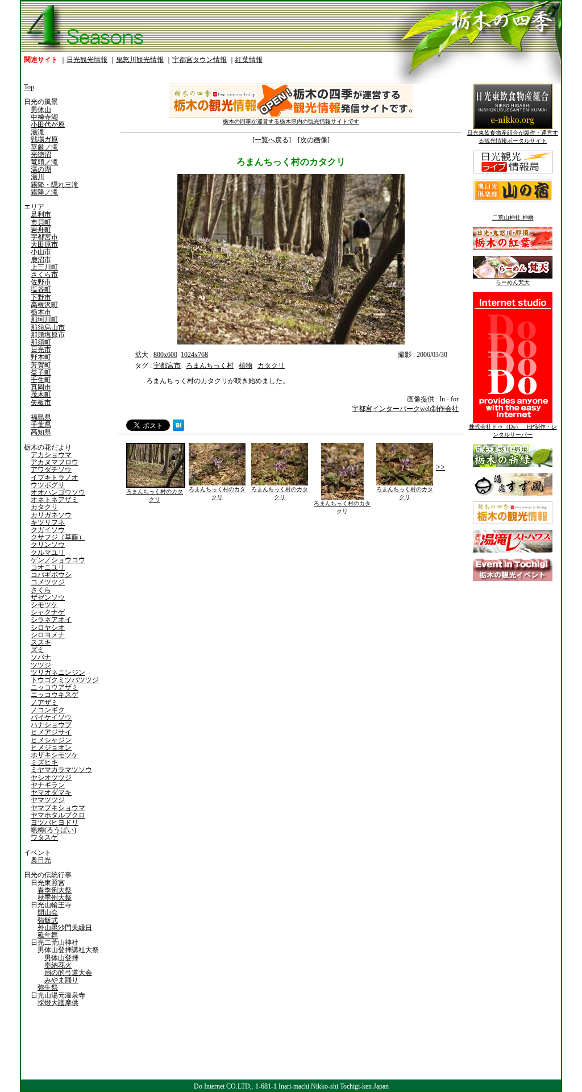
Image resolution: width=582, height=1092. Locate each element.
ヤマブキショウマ (58, 808)
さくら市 (44, 275)
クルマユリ (48, 553)
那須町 (41, 342)
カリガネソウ (51, 515)
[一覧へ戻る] (271, 140)
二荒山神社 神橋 (513, 217)
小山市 (41, 252)
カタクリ (44, 507)
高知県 (41, 432)
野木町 (41, 357)
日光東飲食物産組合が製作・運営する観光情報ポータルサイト (512, 137)
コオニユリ (48, 567)
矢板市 (41, 402)
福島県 (41, 417)
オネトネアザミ (54, 500)
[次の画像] (314, 140)
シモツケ (44, 605)
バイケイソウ (51, 717)
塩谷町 (41, 289)
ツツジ (41, 665)
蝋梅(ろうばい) (53, 830)
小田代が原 (48, 124)
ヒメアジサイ (51, 732)
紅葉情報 (249, 60)
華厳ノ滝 (44, 147)
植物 (245, 365)
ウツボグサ (48, 485)
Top (29, 87)
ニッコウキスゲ (54, 695)
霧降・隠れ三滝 (54, 185)
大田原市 (44, 244)
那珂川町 (44, 319)
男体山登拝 (61, 958)
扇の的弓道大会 (68, 973)
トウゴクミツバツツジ (65, 680)
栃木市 (41, 312)
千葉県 (41, 425)
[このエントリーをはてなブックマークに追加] (178, 428)
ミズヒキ (44, 762)
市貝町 (41, 222)
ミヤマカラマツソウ (61, 770)
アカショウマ (51, 455)
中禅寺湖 (44, 117)
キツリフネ (48, 522)
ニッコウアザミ (54, 687)
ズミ (37, 650)
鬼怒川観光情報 (140, 60)
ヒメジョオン (51, 747)
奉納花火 (58, 965)
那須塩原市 (48, 335)
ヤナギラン (48, 785)
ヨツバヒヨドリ (54, 823)
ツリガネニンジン (58, 672)
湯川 (37, 177)
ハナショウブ (51, 725)
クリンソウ (48, 545)
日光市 (41, 350)
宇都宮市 (44, 237)
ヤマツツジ (48, 800)
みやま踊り (61, 980)
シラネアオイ (51, 620)
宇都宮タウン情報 (199, 60)
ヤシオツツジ (51, 778)
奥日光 (41, 860)
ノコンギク (48, 710)
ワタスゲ (44, 837)
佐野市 (41, 282)
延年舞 (48, 935)
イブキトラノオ (54, 477)
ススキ (41, 642)
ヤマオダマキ (51, 792)
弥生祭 (48, 987)
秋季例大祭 (55, 898)
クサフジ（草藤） (58, 537)
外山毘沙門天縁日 (65, 928)
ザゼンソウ (48, 597)
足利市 (41, 214)
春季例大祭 (55, 890)
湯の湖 (41, 169)
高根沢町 (44, 305)
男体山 (41, 110)
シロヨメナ (48, 635)
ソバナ (41, 657)
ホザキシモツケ (54, 755)
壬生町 (41, 380)
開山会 (48, 912)
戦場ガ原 (44, 139)
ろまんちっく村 (210, 365)
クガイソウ (48, 530)
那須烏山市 (48, 327)
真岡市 (41, 387)
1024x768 (194, 355)
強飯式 (48, 920)
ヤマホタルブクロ (58, 815)
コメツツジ (48, 582)
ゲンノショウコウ (58, 560)
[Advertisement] (203, 596)
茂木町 (41, 394)
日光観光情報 (86, 60)
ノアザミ (44, 703)
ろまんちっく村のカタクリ (154, 495)
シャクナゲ (48, 612)
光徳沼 (41, 155)
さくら (41, 590)
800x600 (165, 355)
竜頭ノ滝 (44, 162)
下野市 (41, 297)
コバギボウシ (51, 575)
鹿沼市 (41, 260)
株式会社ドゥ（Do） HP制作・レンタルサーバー (513, 430)
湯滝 (37, 132)
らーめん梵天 (513, 282)
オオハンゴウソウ (58, 492)
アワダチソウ (51, 470)
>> (440, 467)
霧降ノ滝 (44, 192)
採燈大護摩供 (58, 1003)
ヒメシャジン (51, 740)
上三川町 (44, 267)
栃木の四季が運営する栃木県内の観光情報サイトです (291, 121)
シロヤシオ (48, 628)
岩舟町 (41, 230)
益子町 (41, 372)
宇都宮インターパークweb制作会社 (405, 409)
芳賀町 (41, 365)
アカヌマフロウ (54, 462)
